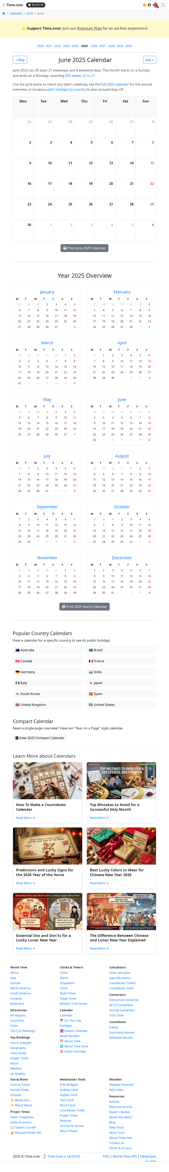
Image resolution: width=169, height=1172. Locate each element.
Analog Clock (69, 1090)
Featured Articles (121, 1107)
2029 (120, 46)
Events (113, 1027)
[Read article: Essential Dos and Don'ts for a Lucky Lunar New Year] (47, 911)
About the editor (120, 1117)
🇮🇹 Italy (21, 683)
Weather (16, 1068)
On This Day (70, 1020)
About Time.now (120, 1138)
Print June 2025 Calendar (86, 248)
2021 (49, 46)
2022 (57, 46)
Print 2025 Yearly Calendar (86, 606)
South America (20, 993)
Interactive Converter (124, 1000)
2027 (102, 46)
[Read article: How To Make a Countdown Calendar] (47, 780)
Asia (13, 978)
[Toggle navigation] (163, 5)
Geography (18, 1048)
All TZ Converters (121, 1005)
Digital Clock (68, 1095)
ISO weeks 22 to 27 (80, 75)
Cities (14, 1026)
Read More (25, 818)
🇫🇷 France (96, 661)
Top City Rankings (22, 1031)
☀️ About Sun (19, 1100)
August (122, 456)
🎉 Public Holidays (73, 1051)
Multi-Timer (68, 993)
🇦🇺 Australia (24, 650)
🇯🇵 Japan (95, 683)
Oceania (16, 998)
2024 (75, 46)
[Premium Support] (145, 4)
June (122, 399)
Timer (64, 988)
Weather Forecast (121, 1084)
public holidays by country (65, 89)
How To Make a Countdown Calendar (41, 807)
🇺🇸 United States (102, 704)
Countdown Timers (122, 983)
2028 (111, 46)
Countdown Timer (72, 1110)
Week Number (70, 1036)
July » (150, 59)
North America (20, 988)
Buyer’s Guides (119, 1112)
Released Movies (121, 1038)
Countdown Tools (121, 988)
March (47, 343)
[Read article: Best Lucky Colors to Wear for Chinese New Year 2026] (121, 846)
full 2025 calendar (115, 84)
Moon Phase (68, 1131)
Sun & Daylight (20, 1043)
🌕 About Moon (21, 1105)
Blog (112, 1122)
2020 (40, 46)
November (47, 557)
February (122, 292)
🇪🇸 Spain (95, 693)
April (121, 343)
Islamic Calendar (74, 1031)
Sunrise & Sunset (72, 1126)
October (122, 507)
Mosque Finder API (25, 1132)
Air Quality (17, 1074)
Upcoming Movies (122, 1032)
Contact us (116, 1143)
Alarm (64, 978)
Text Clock (67, 1100)
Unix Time (116, 1015)
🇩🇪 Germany (25, 672)
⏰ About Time (70, 1041)
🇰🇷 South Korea (27, 693)
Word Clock (68, 1105)
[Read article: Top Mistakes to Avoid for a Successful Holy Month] (121, 780)
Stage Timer (68, 998)
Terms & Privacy (120, 1148)
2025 (29, 13)
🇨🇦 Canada (23, 661)
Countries (17, 1020)
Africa (14, 973)
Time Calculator (120, 973)
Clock (63, 973)
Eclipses (15, 1095)
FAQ (106, 1156)
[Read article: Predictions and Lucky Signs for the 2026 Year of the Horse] (47, 846)
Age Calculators (120, 978)
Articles (114, 1102)
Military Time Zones (73, 1004)
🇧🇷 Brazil (95, 650)
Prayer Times (19, 1058)
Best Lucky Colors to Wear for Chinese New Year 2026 (117, 872)
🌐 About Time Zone (74, 1046)
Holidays (66, 1026)
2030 (128, 46)
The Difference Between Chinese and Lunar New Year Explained (119, 938)
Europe (15, 983)
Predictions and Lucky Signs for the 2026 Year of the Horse (44, 872)
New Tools (116, 1127)
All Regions (18, 1015)
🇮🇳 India (95, 672)
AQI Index (116, 1090)
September (47, 507)
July (47, 456)
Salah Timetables (22, 1117)
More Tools (117, 1132)
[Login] (149, 5)
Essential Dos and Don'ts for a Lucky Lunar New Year (43, 938)
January (47, 292)
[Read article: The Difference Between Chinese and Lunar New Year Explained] (121, 911)
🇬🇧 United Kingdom (30, 704)
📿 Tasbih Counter (23, 1127)
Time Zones (18, 1053)
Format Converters (122, 1010)
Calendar (15, 13)
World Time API (125, 1156)
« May (20, 59)
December (122, 557)
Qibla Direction (21, 1122)
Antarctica (17, 1004)
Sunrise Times (20, 1084)
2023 (66, 46)
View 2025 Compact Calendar (41, 738)
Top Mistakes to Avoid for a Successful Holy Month (115, 807)
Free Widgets (69, 1084)
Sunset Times (19, 1090)
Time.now (12, 5)
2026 (94, 46)
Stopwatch (67, 983)
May (47, 399)
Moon (14, 1063)
